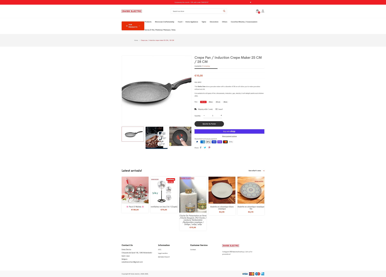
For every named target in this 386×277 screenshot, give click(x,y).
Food (180, 22)
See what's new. (255, 171)
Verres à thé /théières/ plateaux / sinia (160, 30)
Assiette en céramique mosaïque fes (251, 208)
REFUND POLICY (164, 257)
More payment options (229, 136)
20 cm (203, 102)
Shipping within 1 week (205, 109)
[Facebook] (200, 147)
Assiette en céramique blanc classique (222, 208)
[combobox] (199, 11)
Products (148, 22)
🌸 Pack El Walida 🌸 (135, 207)
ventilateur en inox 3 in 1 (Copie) (164, 207)
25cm (211, 102)
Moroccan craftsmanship (164, 22)
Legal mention (163, 253)
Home (136, 40)
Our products (133, 26)
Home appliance (191, 22)
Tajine (204, 22)
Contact (193, 249)
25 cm (218, 102)
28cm (225, 102)
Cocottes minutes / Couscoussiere (244, 22)
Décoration (214, 22)
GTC (159, 249)
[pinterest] (209, 147)
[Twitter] (205, 147)
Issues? (220, 109)
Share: (197, 148)
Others (224, 22)
